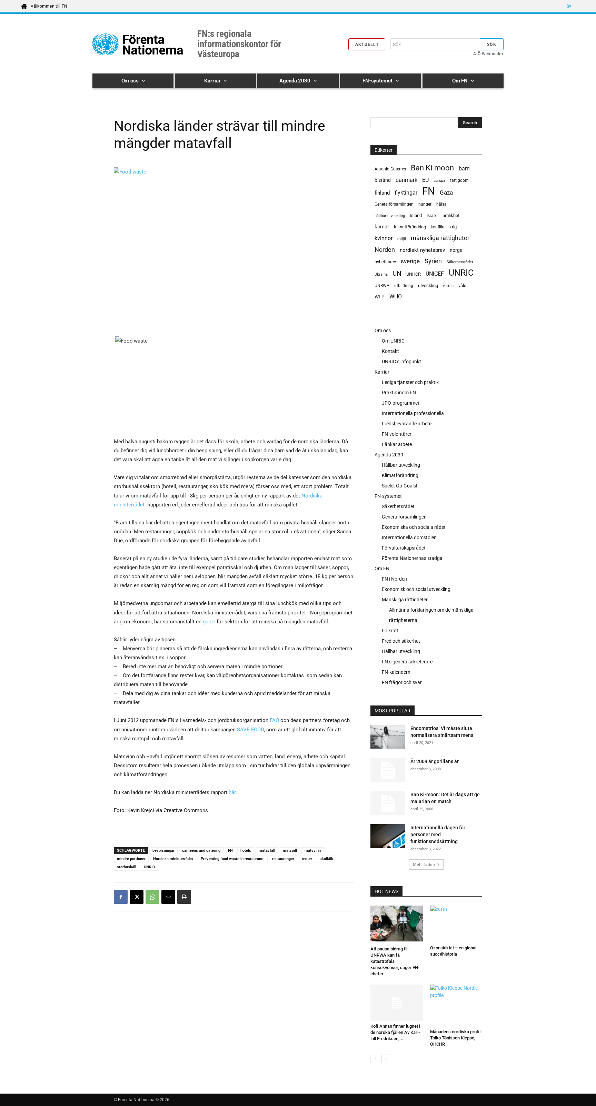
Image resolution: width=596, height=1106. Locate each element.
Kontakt (390, 351)
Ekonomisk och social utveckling (416, 589)
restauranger (283, 859)
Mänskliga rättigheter (405, 599)
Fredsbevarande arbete (406, 423)
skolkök (326, 859)
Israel (432, 215)
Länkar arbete (397, 444)
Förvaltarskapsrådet (404, 548)
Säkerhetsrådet (460, 262)
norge (456, 250)
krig (453, 226)
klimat (382, 227)
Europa (439, 180)
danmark (406, 180)
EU (425, 180)
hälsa (441, 204)
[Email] (168, 897)
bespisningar (163, 850)
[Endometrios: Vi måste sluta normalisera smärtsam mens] (387, 738)
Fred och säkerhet (401, 641)
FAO (274, 720)
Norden (385, 249)
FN (230, 850)
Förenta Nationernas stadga (412, 558)
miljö (401, 239)
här (232, 792)
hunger (424, 204)
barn (464, 168)
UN (397, 273)
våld (462, 285)
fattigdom (459, 180)
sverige (410, 261)
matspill (290, 850)
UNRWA (382, 285)
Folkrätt (390, 630)
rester (307, 859)
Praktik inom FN (399, 392)
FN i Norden (394, 579)
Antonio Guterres (390, 169)
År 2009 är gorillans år (434, 761)
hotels (245, 850)
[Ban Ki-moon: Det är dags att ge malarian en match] (387, 803)
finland (382, 193)
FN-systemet (388, 496)
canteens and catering (201, 850)
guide (209, 622)
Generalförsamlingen (394, 204)
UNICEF (435, 273)
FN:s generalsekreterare (407, 661)
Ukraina (381, 274)
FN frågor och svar (402, 682)
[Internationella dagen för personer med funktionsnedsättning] (387, 837)
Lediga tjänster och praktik (410, 382)
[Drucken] (184, 897)
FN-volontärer (396, 434)
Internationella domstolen (409, 537)
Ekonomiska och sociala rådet (414, 527)
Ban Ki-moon (432, 167)
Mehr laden (424, 864)
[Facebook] (121, 897)
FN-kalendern (396, 672)
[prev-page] (374, 1059)
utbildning (403, 285)
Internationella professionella (413, 413)
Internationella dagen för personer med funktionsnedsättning (437, 834)
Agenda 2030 (389, 454)
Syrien (433, 261)
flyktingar (406, 192)
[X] (136, 897)
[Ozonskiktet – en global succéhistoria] (456, 924)
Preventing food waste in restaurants (233, 859)
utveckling (428, 285)
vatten (448, 285)
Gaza (446, 192)
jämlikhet (450, 215)
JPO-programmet (400, 403)
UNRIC (149, 867)
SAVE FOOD (250, 730)
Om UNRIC (393, 341)
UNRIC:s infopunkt (401, 361)
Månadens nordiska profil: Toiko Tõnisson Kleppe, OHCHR (455, 1038)
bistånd (383, 180)
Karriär (382, 372)
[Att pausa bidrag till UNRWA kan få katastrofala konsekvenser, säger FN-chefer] (396, 925)
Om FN (382, 568)
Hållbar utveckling (401, 465)
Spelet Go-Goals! (399, 485)
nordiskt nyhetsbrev (422, 250)
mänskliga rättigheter (440, 237)
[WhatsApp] (152, 897)
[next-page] (385, 1059)
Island (416, 215)
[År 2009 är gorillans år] (387, 770)
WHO (395, 296)
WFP (380, 296)
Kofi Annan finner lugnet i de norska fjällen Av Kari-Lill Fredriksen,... (395, 1032)
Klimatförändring (400, 475)
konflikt (438, 227)
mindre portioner (131, 859)
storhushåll (126, 867)
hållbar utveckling (390, 216)
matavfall (267, 850)
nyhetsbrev (385, 261)
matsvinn (313, 850)
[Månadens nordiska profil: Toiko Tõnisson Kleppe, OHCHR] (456, 1005)
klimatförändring (410, 226)
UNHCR (413, 274)
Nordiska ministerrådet (173, 859)
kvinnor (384, 238)
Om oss (383, 330)
